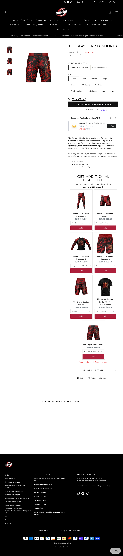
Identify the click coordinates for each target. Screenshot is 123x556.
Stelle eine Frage (93, 370)
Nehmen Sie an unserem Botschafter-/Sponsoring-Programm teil (18, 511)
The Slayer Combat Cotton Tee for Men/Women (105, 302)
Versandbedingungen (12, 495)
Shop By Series (46, 20)
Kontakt (7, 520)
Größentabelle (10, 478)
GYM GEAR (60, 29)
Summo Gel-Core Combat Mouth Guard (92, 123)
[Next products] (115, 118)
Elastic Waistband (99, 67)
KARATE (15, 25)
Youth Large (92, 91)
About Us (8, 523)
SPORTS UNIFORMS (99, 25)
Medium (94, 78)
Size (70, 74)
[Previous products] (110, 118)
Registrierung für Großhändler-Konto (16, 486)
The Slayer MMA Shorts (93, 344)
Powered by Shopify (61, 547)
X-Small (74, 78)
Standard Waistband (79, 67)
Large (104, 78)
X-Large (74, 85)
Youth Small (99, 85)
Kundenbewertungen (12, 482)
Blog (6, 516)
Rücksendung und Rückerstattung (17, 498)
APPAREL (56, 25)
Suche (7, 475)
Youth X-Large (108, 91)
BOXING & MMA (35, 25)
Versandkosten (77, 55)
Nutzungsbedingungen (13, 505)
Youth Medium (77, 91)
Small (84, 78)
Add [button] (81, 228)
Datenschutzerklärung (13, 501)
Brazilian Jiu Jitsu (75, 20)
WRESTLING (74, 25)
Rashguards (101, 20)
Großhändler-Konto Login (14, 491)
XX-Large (86, 85)
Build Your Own (21, 20)
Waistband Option (78, 63)
